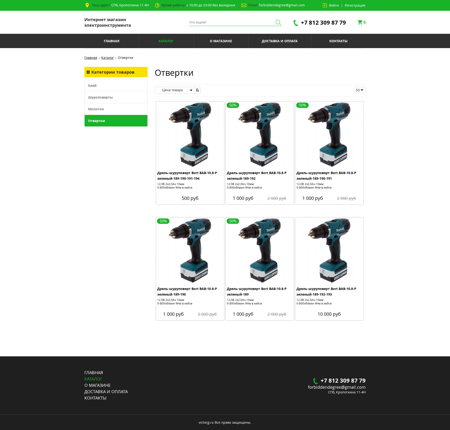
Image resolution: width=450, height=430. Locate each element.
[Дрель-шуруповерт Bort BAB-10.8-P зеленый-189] (260, 250)
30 (358, 90)
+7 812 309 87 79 (323, 22)
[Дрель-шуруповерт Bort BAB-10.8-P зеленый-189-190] (190, 250)
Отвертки (96, 120)
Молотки (96, 109)
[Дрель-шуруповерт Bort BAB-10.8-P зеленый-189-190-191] (329, 135)
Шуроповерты (100, 97)
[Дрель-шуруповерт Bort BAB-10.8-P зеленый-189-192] (260, 135)
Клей (92, 85)
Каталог (107, 57)
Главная (90, 57)
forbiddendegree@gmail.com (282, 5)
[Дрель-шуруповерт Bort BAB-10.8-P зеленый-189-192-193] (329, 250)
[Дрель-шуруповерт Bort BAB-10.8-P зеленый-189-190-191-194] (190, 135)
